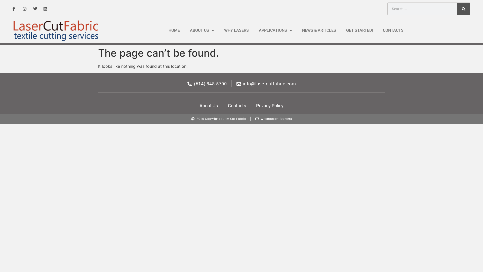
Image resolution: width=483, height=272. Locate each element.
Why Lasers (236, 30)
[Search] (463, 9)
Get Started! (359, 30)
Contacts (393, 30)
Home (174, 30)
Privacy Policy (270, 105)
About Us (199, 30)
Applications (273, 30)
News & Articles (319, 30)
